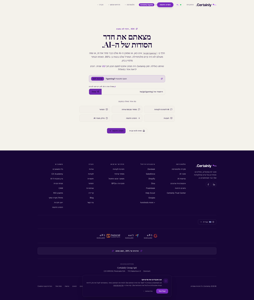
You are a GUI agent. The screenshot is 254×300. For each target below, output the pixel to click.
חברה (101, 5)
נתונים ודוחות (180, 188)
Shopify (151, 178)
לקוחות (91, 174)
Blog (92, 198)
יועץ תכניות (58, 202)
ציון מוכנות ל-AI (56, 178)
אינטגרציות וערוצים (178, 183)
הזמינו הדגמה (165, 5)
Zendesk (151, 169)
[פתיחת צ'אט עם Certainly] (178, 4)
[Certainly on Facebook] (208, 184)
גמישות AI (182, 178)
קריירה (91, 193)
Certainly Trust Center (176, 193)
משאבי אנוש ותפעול (116, 178)
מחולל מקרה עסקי (56, 198)
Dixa (153, 183)
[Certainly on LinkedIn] (214, 184)
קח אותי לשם (97, 79)
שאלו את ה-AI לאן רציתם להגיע (101, 86)
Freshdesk (150, 188)
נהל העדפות (149, 291)
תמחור (91, 183)
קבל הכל (162, 291)
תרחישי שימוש (115, 5)
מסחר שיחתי (119, 174)
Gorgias (151, 198)
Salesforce (150, 174)
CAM (61, 188)
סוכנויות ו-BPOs (118, 183)
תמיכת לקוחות (118, 169)
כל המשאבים (58, 169)
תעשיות (91, 178)
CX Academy (57, 174)
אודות (91, 169)
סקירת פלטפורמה (179, 169)
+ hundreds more (147, 202)
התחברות (190, 5)
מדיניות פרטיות (118, 285)
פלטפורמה (130, 5)
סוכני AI (183, 174)
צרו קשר (90, 202)
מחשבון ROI (58, 193)
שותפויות (90, 188)
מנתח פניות (58, 183)
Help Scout (150, 193)
